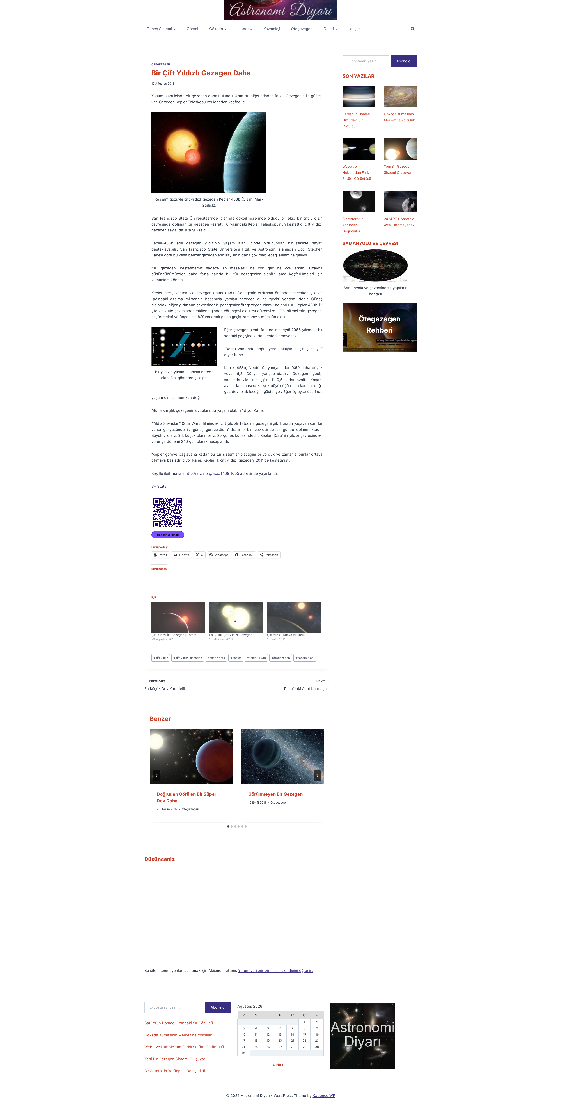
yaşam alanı (304, 657)
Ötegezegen (301, 29)
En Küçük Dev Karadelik (165, 685)
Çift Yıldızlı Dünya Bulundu (286, 635)
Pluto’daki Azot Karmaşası (306, 685)
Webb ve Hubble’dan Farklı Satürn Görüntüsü (357, 172)
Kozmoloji (271, 29)
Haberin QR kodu (168, 534)
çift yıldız (160, 657)
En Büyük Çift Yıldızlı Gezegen (230, 635)
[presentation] (191, 756)
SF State (159, 486)
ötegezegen (280, 657)
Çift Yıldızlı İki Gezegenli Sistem (173, 635)
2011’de (262, 460)
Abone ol (403, 61)
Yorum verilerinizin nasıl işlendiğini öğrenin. (275, 970)
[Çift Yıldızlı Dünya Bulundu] (294, 617)
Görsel (192, 29)
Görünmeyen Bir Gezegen (275, 794)
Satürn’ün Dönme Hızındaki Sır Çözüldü (356, 120)
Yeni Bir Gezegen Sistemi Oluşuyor (397, 169)
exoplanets (216, 657)
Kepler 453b (256, 657)
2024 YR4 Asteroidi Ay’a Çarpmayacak (399, 222)
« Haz (278, 1065)
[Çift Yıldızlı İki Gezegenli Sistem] (178, 617)
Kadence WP (324, 1095)
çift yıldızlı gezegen (187, 657)
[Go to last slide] (156, 775)
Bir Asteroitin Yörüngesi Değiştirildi (353, 225)
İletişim (354, 29)
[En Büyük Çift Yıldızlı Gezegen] (236, 617)
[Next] (317, 775)
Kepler (235, 657)
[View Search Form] (413, 29)
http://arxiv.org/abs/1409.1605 (212, 473)
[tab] (228, 826)
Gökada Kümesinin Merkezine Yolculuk (399, 117)
